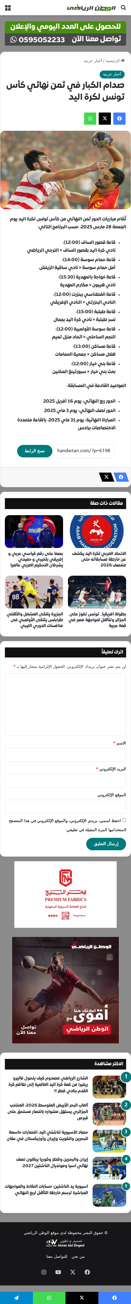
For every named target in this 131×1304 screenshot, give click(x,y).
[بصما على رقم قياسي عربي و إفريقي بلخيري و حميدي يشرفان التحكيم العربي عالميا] (34, 531)
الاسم (119, 743)
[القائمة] (8, 10)
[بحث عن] (123, 10)
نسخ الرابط (35, 451)
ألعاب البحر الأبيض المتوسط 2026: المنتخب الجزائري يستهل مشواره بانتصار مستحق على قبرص (48, 1112)
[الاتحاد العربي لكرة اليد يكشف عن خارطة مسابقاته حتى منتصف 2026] (97, 531)
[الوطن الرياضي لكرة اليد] (91, 7)
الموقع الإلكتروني (111, 795)
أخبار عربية (93, 61)
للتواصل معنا (56, 1257)
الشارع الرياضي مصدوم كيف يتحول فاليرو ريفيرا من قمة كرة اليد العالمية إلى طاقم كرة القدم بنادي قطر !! (48, 1085)
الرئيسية (113, 61)
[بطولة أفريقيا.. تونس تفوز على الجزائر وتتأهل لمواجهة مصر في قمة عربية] (97, 592)
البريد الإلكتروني (111, 769)
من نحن (78, 1257)
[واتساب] (90, 119)
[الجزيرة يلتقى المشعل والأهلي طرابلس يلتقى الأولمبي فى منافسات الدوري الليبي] (34, 592)
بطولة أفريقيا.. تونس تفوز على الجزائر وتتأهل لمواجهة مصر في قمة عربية (97, 620)
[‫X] (105, 119)
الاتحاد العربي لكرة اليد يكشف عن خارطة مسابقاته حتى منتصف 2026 (99, 559)
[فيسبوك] (119, 119)
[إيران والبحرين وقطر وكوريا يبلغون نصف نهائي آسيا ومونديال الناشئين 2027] (109, 1168)
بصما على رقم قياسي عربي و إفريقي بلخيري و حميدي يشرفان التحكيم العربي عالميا (35, 559)
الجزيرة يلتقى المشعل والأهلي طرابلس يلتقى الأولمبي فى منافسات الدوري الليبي (35, 620)
